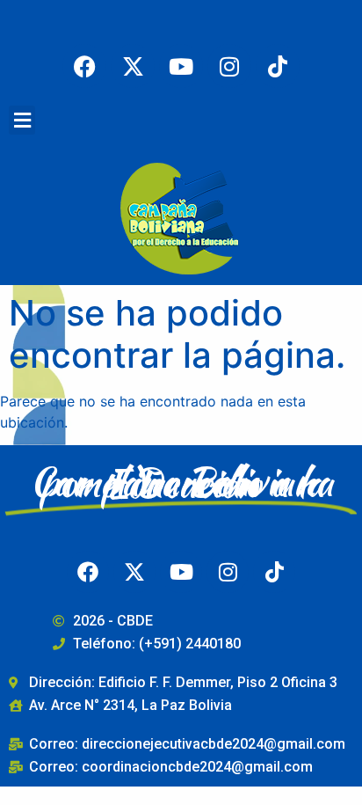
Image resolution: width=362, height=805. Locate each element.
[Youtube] (181, 66)
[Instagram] (229, 66)
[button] (22, 120)
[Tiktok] (278, 66)
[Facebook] (84, 66)
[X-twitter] (133, 66)
